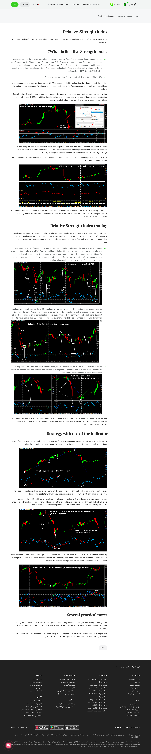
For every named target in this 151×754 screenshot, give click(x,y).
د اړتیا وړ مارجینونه (133, 712)
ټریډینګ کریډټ (69, 685)
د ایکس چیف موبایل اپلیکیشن (96, 711)
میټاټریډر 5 (103, 682)
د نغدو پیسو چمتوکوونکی (66, 691)
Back (102, 648)
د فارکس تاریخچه (36, 701)
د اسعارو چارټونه (36, 685)
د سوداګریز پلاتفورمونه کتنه (97, 679)
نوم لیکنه (25, 4)
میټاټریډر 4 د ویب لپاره (98, 699)
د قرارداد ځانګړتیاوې (133, 709)
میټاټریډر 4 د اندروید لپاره (97, 702)
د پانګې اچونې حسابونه (67, 679)
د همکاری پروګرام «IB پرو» (65, 707)
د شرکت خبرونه (135, 685)
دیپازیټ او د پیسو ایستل (66, 694)
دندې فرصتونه (135, 691)
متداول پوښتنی (135, 688)
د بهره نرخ (38, 688)
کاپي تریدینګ (70, 688)
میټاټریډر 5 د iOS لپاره (99, 691)
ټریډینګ (137, 700)
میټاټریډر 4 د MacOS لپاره (97, 708)
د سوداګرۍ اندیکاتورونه (125, 16)
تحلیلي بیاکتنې (37, 679)
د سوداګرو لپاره (69, 675)
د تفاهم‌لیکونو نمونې (133, 715)
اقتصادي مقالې (37, 682)
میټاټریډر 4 (103, 697)
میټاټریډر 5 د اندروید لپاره (97, 688)
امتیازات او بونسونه (68, 682)
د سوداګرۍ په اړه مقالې (33, 707)
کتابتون (39, 697)
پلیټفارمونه (103, 675)
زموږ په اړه (136, 667)
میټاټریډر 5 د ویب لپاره (98, 685)
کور (137, 16)
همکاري (52, 4)
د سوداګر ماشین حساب (33, 691)
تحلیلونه (39, 675)
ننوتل (14, 4)
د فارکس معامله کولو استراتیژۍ (31, 709)
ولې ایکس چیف (134, 679)
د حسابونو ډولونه (134, 704)
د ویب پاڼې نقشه (122, 667)
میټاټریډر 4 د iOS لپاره (99, 705)
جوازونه (137, 682)
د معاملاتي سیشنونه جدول (33, 715)
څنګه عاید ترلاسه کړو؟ (67, 704)
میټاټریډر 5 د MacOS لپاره (97, 694)
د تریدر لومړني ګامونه (34, 704)
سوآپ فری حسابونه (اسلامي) (130, 707)
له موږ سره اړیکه (134, 694)
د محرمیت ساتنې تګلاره (132, 727)
